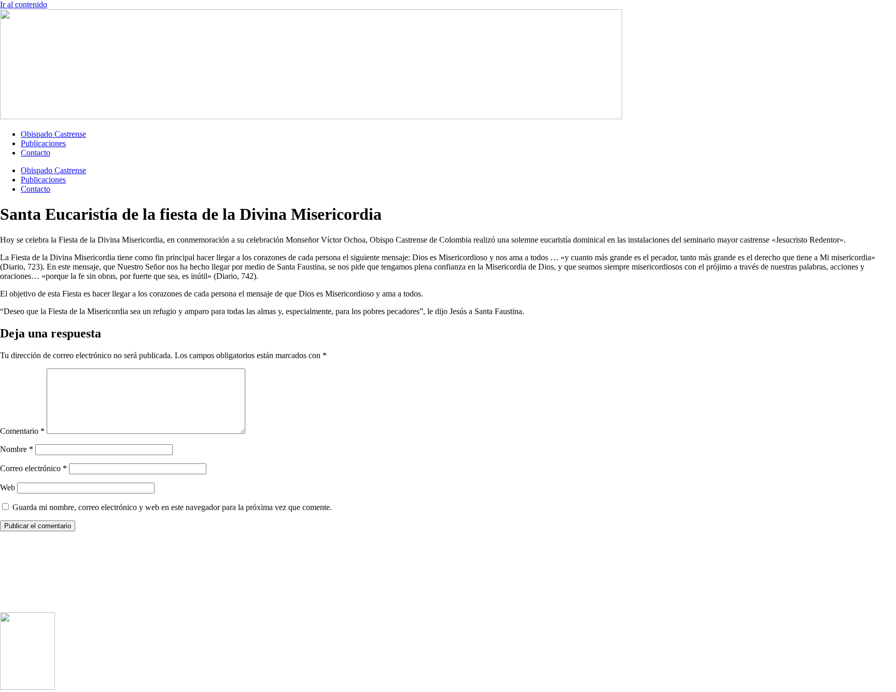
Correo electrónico (33, 468)
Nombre (16, 449)
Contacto (35, 152)
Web (7, 487)
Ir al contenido (23, 4)
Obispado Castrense (53, 134)
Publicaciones (43, 143)
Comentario (22, 431)
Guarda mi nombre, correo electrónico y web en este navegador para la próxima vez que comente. (172, 507)
